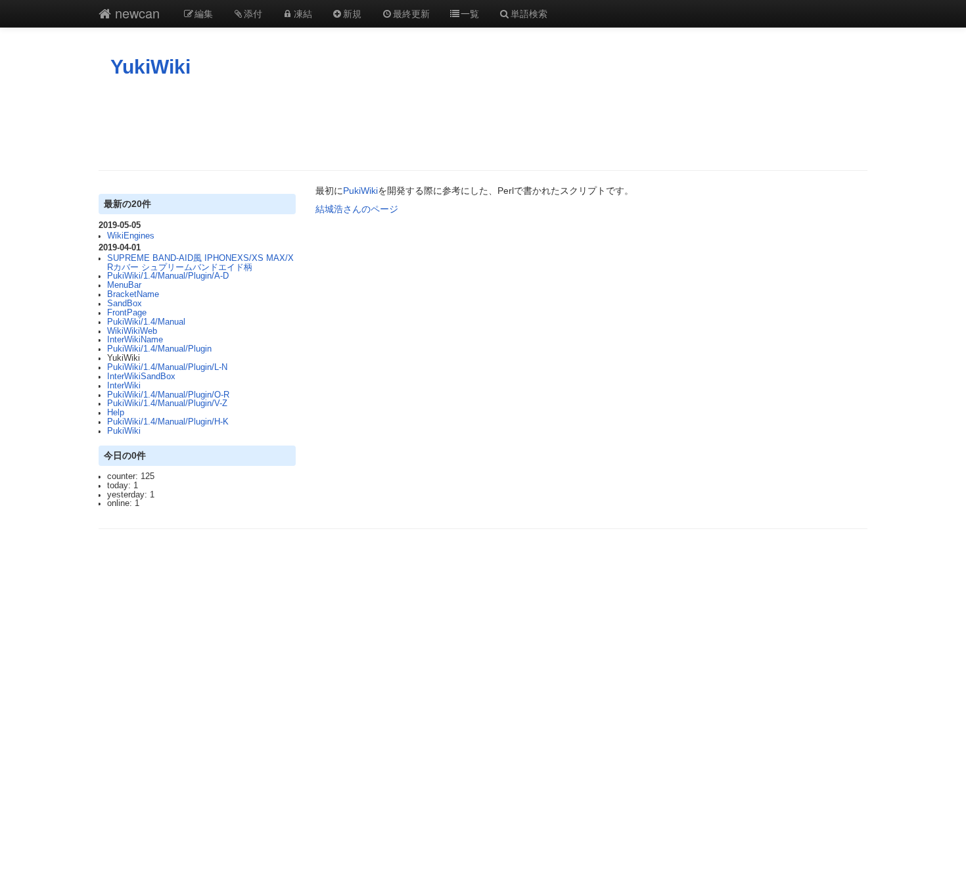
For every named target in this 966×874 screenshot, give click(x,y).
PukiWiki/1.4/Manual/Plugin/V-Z (167, 403)
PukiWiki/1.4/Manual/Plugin (159, 349)
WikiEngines (130, 236)
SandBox (124, 303)
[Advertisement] (483, 124)
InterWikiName (135, 339)
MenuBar (124, 285)
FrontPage (127, 312)
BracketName (133, 294)
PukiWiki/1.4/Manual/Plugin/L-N (167, 367)
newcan (135, 12)
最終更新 (411, 13)
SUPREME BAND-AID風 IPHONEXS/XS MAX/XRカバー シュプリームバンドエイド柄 (200, 263)
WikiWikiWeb (132, 331)
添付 (253, 13)
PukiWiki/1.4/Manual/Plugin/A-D (168, 276)
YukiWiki (150, 67)
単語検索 (529, 13)
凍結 (303, 13)
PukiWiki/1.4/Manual (146, 322)
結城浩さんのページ (356, 209)
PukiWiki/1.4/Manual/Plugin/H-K (168, 421)
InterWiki (124, 385)
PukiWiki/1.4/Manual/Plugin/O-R (168, 395)
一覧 (470, 13)
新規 (352, 13)
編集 (204, 13)
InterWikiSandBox (141, 376)
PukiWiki (124, 431)
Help (115, 412)
